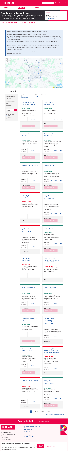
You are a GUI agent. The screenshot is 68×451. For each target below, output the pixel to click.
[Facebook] (27, 436)
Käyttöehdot (27, 428)
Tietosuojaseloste (28, 429)
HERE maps (60, 87)
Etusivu (7, 8)
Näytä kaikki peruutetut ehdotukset (55, 414)
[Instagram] (30, 436)
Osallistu (21, 8)
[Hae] (55, 3)
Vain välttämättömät (51, 446)
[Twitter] (24, 436)
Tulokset (9, 118)
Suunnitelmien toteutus (12, 22)
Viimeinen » (49, 411)
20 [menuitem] (36, 96)
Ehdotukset (32, 22)
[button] (7, 60)
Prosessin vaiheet (50, 18)
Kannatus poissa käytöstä (28, 126)
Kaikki (9, 115)
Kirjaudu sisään (62, 3)
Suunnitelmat (23, 22)
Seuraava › (42, 411)
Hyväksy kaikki (41, 446)
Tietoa (36, 8)
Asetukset (61, 446)
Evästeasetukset (28, 433)
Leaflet (55, 87)
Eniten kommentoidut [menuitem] (24, 97)
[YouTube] (32, 436)
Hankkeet (10, 117)
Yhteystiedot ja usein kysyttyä (32, 426)
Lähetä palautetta (44, 421)
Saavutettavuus (28, 431)
